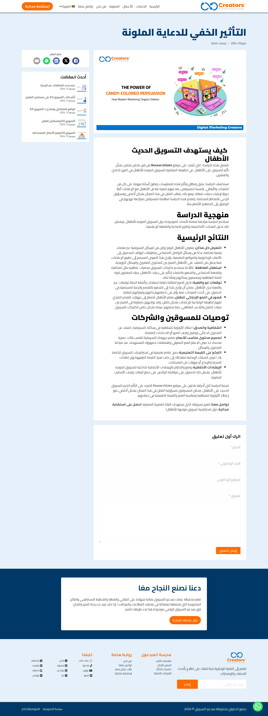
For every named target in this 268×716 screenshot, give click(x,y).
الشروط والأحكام (31, 709)
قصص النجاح (164, 665)
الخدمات (141, 6)
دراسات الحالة (163, 669)
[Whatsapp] (258, 706)
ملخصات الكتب (163, 661)
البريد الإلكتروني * (229, 463)
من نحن (101, 6)
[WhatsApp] (46, 60)
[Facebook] (75, 60)
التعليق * (234, 495)
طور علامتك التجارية (185, 620)
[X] (66, 60)
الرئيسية (154, 6)
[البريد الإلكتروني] (36, 60)
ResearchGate (161, 165)
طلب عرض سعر (123, 669)
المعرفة (114, 6)
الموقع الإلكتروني (228, 479)
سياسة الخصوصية (52, 709)
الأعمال (128, 6)
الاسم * (235, 447)
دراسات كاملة (219, 43)
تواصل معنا (85, 6)
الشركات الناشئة (162, 673)
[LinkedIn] (56, 60)
